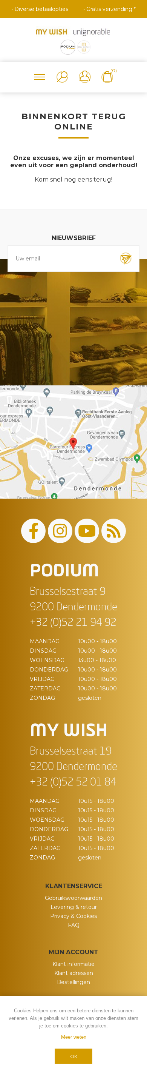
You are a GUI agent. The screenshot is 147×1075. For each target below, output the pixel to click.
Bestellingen (73, 982)
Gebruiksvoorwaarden (73, 898)
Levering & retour (74, 907)
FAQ (74, 925)
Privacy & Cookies (73, 916)
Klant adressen (73, 973)
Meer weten (73, 1037)
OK (73, 1056)
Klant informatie (73, 964)
